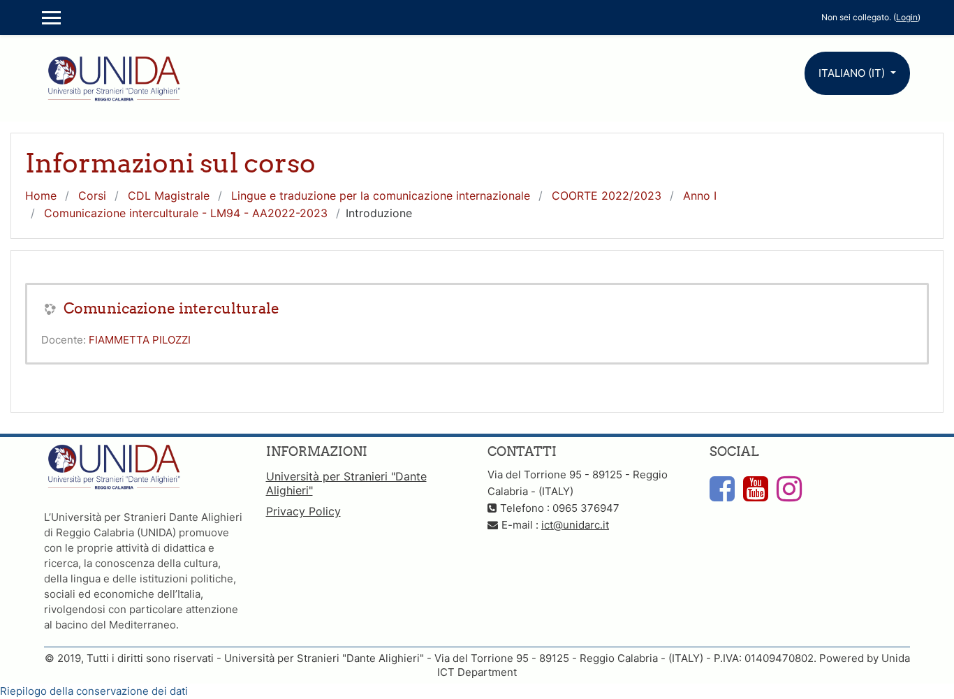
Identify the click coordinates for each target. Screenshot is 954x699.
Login (907, 17)
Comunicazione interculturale (171, 308)
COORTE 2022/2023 (606, 196)
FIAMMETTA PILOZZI (140, 339)
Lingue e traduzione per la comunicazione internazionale (380, 196)
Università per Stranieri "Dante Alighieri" (346, 483)
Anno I (700, 196)
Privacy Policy (303, 511)
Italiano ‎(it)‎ (853, 73)
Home (41, 196)
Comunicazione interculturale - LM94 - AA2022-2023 (186, 213)
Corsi (92, 196)
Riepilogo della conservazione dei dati (94, 691)
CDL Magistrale (169, 196)
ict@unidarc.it (575, 524)
